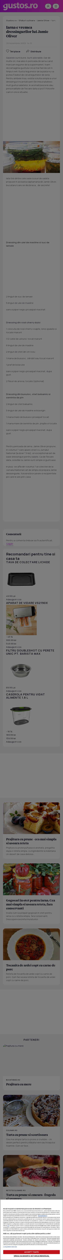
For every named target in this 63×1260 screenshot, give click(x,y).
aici (8, 1225)
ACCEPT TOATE (31, 1252)
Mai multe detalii (42, 1215)
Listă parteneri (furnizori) (10, 1246)
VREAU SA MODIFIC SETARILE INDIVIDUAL (31, 1256)
